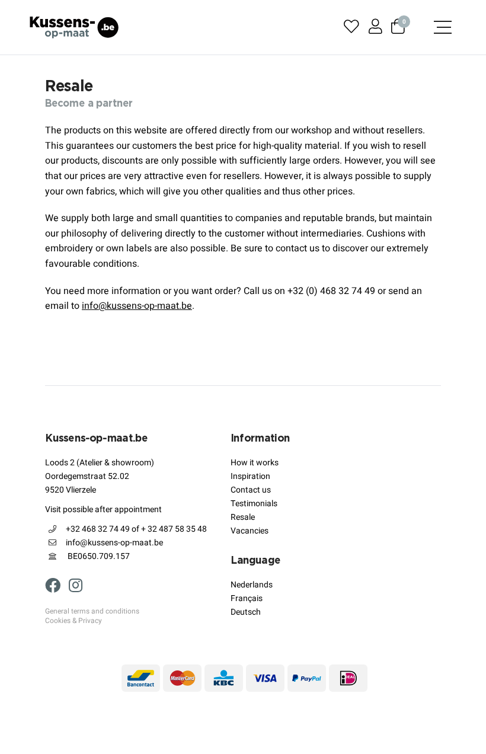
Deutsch (246, 612)
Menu (438, 27)
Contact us (251, 490)
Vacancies (249, 531)
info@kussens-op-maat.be (137, 306)
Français (247, 598)
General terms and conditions (92, 611)
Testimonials (254, 503)
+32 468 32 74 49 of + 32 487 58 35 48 (136, 529)
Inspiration (250, 476)
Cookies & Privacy (73, 621)
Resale (243, 517)
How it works (255, 462)
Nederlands (252, 585)
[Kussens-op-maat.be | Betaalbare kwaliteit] (74, 27)
